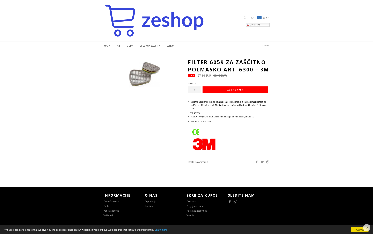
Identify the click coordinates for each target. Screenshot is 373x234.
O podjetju (150, 201)
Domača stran (111, 201)
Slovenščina (254, 25)
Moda (130, 45)
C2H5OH (171, 45)
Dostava (191, 201)
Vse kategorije (111, 210)
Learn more (161, 229)
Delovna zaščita (150, 45)
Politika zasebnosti (196, 210)
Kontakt (149, 206)
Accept (360, 229)
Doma (106, 45)
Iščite (106, 206)
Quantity (192, 83)
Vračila (190, 215)
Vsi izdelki (108, 215)
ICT (118, 45)
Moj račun (265, 45)
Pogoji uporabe (195, 206)
